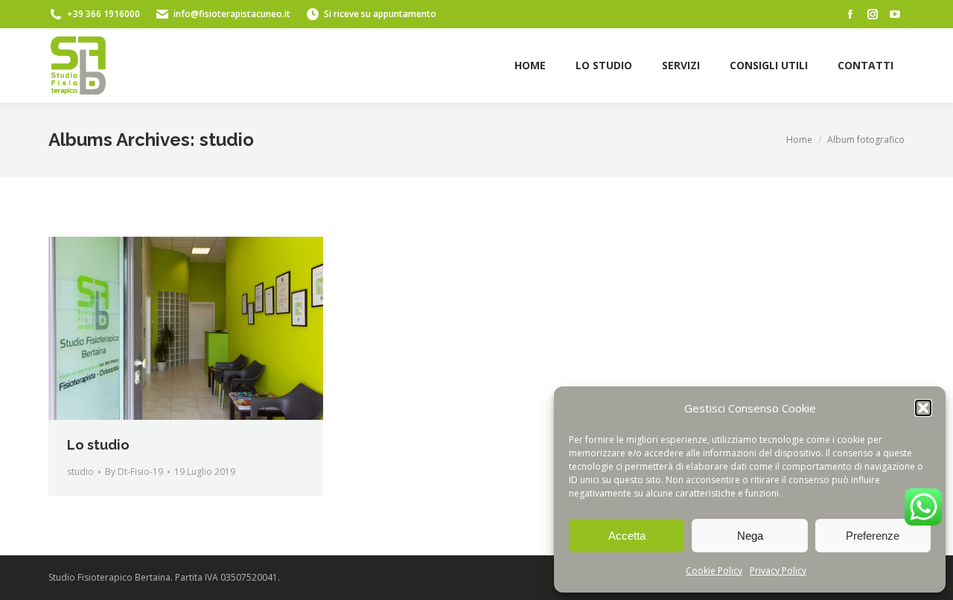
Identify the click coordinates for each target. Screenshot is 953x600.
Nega (750, 535)
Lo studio (98, 445)
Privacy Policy (778, 570)
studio (80, 471)
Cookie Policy (714, 570)
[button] (923, 407)
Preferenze (872, 535)
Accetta (627, 535)
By (134, 471)
